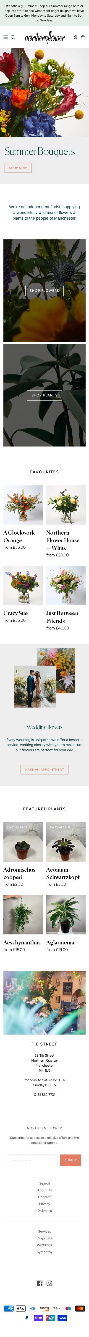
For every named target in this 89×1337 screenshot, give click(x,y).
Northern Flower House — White (63, 540)
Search (44, 1183)
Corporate (44, 1238)
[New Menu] (5, 37)
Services (44, 1231)
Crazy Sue (15, 613)
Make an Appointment (44, 769)
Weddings (44, 1245)
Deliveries (44, 1211)
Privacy (44, 1204)
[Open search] (13, 37)
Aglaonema (60, 943)
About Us (44, 1190)
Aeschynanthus (22, 943)
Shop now (18, 168)
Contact (44, 1197)
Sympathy (44, 1252)
